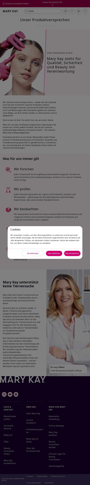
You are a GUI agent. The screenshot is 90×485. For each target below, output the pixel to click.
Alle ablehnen (54, 253)
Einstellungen (33, 253)
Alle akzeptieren (72, 253)
